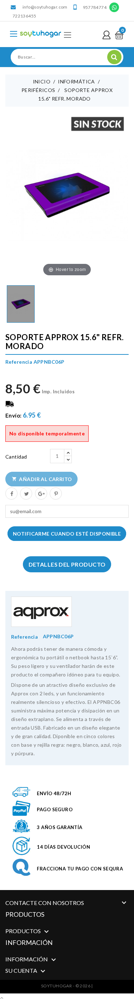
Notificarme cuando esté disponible (67, 534)
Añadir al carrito (42, 479)
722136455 (24, 16)
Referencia (24, 637)
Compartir (11, 493)
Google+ (40, 493)
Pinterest (55, 493)
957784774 (94, 7)
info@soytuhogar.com (45, 7)
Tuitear (25, 493)
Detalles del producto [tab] (67, 564)
